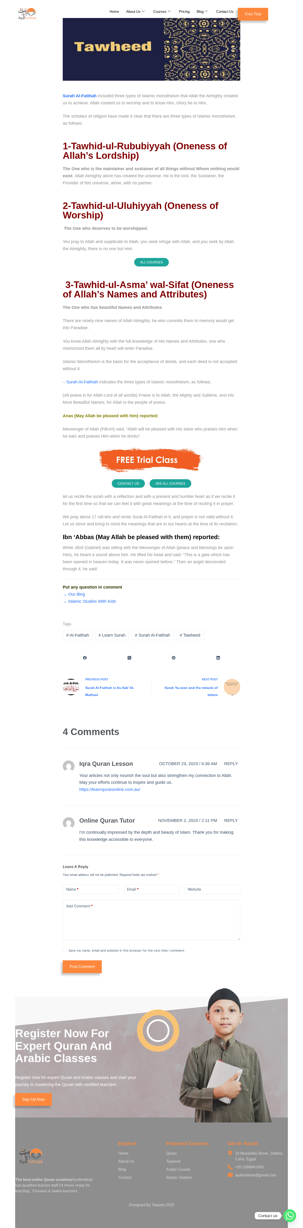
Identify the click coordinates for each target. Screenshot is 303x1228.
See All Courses (170, 483)
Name (72, 889)
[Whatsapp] (289, 1215)
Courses (159, 11)
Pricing (184, 11)
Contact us (128, 483)
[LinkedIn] (218, 658)
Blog (200, 11)
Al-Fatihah (77, 635)
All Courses (151, 262)
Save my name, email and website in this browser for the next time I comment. (127, 950)
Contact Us (225, 11)
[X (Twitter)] (129, 658)
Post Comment (82, 967)
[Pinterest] (174, 658)
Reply (231, 763)
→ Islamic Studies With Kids (89, 601)
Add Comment (79, 906)
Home (114, 11)
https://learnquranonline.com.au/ (109, 789)
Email (133, 889)
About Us (133, 11)
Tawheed (190, 635)
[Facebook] (85, 658)
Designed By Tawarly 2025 (151, 1205)
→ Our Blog (74, 594)
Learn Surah (111, 635)
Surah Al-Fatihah (81, 382)
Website (194, 889)
